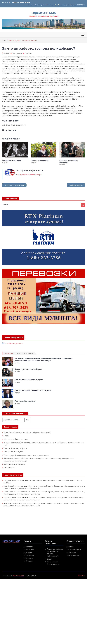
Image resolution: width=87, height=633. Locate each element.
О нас (30, 5)
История (29, 558)
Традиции (29, 555)
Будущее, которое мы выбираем (68, 161)
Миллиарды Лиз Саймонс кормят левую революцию (26, 455)
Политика (29, 550)
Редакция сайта (17, 53)
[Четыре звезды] (8, 125)
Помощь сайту (74, 555)
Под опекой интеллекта (25, 401)
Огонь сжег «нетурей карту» (15, 185)
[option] (26, 2)
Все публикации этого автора (29, 175)
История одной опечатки (14, 464)
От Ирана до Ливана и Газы (19, 2)
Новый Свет (28, 53)
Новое (17, 353)
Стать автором (39, 5)
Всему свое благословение (16, 439)
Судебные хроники (75, 185)
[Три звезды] (6, 125)
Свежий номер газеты (13, 338)
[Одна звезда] (3, 125)
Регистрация (64, 5)
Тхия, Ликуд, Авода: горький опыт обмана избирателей (27, 432)
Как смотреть (10, 468)
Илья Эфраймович (12, 486)
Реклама (49, 5)
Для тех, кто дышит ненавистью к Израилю (33, 390)
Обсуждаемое (27, 353)
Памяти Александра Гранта (15, 448)
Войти (74, 5)
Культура (29, 561)
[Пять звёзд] (10, 125)
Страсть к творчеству (40, 161)
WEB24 (82, 575)
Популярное (8, 353)
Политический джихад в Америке (29, 380)
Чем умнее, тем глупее (11, 161)
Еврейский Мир (43, 13)
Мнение (28, 552)
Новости (29, 547)
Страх (6, 436)
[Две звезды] (5, 125)
